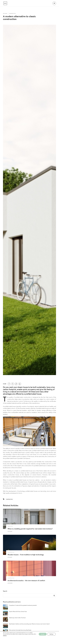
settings (4, 635)
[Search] (54, 595)
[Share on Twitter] (12, 383)
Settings (51, 634)
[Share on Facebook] (9, 383)
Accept (42, 634)
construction (9, 499)
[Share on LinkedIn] (19, 383)
